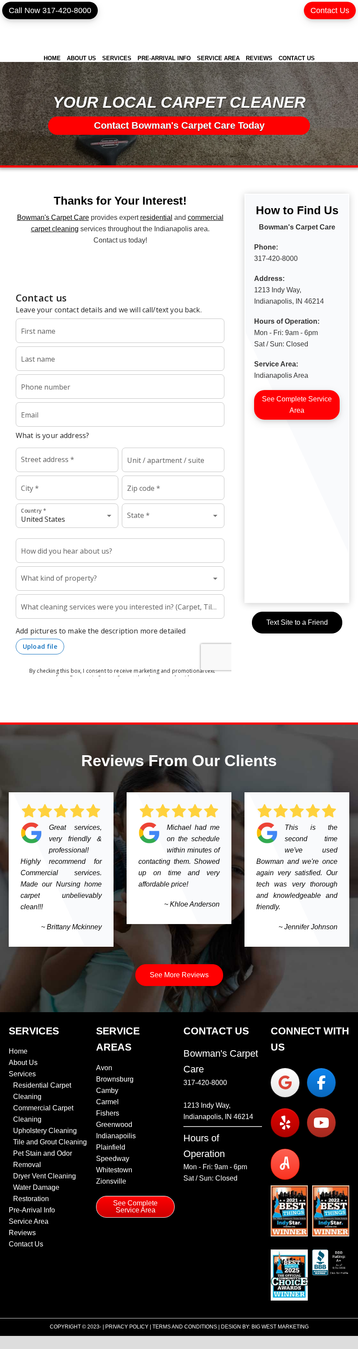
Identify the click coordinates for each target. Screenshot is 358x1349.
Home (18, 1051)
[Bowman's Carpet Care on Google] (285, 1082)
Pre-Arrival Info (32, 1210)
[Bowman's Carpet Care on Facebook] (321, 1082)
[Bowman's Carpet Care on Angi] (285, 1164)
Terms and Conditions (184, 1327)
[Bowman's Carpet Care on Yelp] (285, 1122)
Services (22, 1074)
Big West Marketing (280, 1327)
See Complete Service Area (297, 404)
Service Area (28, 1221)
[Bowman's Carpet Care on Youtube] (321, 1122)
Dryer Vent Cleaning (44, 1176)
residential (156, 217)
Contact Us (329, 10)
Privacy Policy (126, 1327)
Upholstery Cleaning (45, 1130)
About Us (23, 1062)
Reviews (22, 1232)
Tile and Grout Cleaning (50, 1142)
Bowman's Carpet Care (179, 27)
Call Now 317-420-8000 (50, 10)
